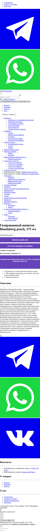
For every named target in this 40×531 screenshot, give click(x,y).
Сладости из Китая (14, 163)
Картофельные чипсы (15, 144)
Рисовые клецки (10, 192)
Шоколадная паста (14, 159)
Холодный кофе (13, 125)
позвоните (19, 246)
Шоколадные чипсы (15, 181)
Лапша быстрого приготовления (15, 198)
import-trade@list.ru (28, 472)
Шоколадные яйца (14, 183)
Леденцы (11, 137)
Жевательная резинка (11, 150)
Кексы (10, 207)
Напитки (7, 118)
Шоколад (11, 177)
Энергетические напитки (17, 129)
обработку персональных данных (23, 524)
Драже (10, 133)
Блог (5, 111)
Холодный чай (13, 127)
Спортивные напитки (15, 124)
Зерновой (11, 216)
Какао (10, 213)
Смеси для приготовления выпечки (16, 189)
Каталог (7, 105)
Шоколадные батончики (16, 179)
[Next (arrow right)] (3, 530)
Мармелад (7, 200)
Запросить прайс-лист (20, 240)
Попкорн (7, 187)
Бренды (6, 109)
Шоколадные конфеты (16, 140)
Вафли (10, 153)
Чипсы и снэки (9, 142)
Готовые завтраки (10, 185)
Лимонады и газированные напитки (21, 120)
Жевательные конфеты (16, 135)
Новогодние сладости (29, 172)
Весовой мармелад (10, 202)
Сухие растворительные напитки (15, 209)
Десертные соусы (10, 220)
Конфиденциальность (11, 501)
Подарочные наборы (15, 138)
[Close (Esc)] (1, 528)
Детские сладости (10, 170)
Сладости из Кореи (15, 166)
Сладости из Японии (15, 164)
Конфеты (7, 131)
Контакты (7, 6)
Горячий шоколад (14, 211)
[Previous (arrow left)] (1, 530)
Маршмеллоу (8, 190)
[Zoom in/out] (7, 528)
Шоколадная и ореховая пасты (14, 157)
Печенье (11, 155)
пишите (30, 246)
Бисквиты (11, 205)
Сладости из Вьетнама (16, 168)
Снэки (10, 146)
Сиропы (7, 194)
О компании (8, 2)
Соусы (6, 196)
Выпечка (7, 203)
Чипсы (10, 148)
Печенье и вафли (10, 151)
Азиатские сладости (11, 161)
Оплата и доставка (10, 4)
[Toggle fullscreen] (5, 528)
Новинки (7, 107)
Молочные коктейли (15, 122)
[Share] (3, 528)
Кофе (6, 215)
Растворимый (13, 218)
